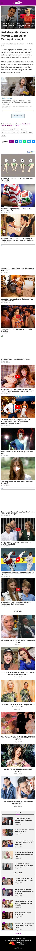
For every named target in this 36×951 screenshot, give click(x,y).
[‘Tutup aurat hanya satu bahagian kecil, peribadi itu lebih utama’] (7, 892)
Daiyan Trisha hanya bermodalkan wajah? (18, 770)
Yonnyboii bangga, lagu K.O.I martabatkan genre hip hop (23, 820)
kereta (23, 129)
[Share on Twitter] (20, 141)
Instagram (10, 125)
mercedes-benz (6, 132)
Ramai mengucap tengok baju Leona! (23, 913)
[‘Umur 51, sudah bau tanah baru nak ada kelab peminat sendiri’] (7, 855)
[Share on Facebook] (16, 141)
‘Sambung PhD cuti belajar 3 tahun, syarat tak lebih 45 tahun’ (24, 925)
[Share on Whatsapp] (24, 141)
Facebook (25, 124)
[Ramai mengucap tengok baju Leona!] (7, 915)
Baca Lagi (18, 116)
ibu (17, 129)
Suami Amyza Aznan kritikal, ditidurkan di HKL (18, 641)
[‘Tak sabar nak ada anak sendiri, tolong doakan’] (18, 723)
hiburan (11, 129)
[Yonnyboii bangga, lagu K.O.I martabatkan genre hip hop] (7, 821)
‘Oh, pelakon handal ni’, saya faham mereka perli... (18, 803)
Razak (30, 132)
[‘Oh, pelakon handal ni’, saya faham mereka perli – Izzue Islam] (18, 787)
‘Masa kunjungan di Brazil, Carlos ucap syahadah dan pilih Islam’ (24, 903)
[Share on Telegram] (29, 141)
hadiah (4, 129)
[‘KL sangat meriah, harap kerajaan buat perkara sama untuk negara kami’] (18, 691)
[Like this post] (12, 141)
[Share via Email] (33, 141)
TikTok (17, 125)
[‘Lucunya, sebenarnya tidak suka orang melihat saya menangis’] (18, 658)
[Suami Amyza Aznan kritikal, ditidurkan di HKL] (18, 626)
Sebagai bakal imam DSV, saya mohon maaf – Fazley (24, 879)
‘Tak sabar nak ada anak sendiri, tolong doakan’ (18, 738)
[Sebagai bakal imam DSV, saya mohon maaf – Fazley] (7, 881)
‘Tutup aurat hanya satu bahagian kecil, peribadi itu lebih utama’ (24, 891)
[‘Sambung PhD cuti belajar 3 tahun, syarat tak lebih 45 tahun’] (7, 926)
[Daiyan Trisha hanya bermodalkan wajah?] (18, 755)
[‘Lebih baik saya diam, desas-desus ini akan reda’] (7, 866)
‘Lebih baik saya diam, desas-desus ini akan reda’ (24, 864)
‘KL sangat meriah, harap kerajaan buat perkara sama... (18, 706)
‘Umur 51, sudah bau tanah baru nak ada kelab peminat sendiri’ (24, 854)
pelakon (15, 132)
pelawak (23, 132)
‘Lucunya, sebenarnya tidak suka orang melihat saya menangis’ (18, 673)
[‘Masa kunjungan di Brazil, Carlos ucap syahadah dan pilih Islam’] (7, 904)
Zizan (3, 135)
